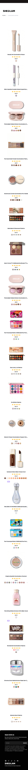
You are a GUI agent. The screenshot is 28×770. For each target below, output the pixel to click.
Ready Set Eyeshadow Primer (16, 54)
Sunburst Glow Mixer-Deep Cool (16, 472)
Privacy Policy (9, 750)
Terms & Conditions (19, 750)
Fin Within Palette (16, 402)
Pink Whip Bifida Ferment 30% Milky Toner (16, 611)
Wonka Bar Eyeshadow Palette (16, 645)
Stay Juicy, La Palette (16, 367)
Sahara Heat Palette (16, 715)
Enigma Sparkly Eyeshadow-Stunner (16, 576)
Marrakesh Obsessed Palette (16, 228)
